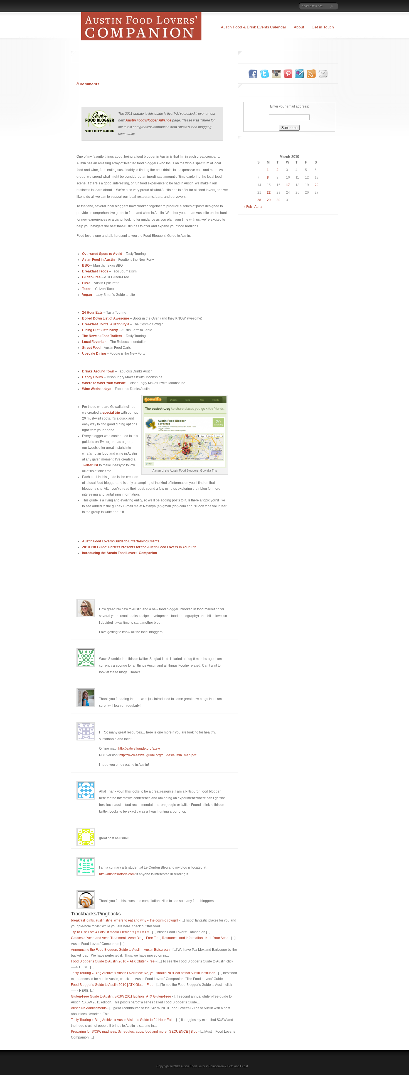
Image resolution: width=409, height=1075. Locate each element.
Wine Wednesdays (96, 389)
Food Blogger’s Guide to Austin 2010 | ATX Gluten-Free (112, 985)
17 (288, 185)
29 (269, 200)
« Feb (247, 207)
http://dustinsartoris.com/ (117, 874)
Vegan (87, 295)
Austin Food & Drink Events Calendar (253, 27)
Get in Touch (323, 27)
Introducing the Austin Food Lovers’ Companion (119, 553)
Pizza (86, 283)
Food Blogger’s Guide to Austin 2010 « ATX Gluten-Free (113, 961)
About (299, 27)
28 (259, 200)
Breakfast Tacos (95, 271)
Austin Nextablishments (89, 1008)
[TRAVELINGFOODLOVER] (288, 6)
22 (269, 192)
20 (317, 185)
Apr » (258, 207)
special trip (111, 413)
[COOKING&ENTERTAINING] (270, 6)
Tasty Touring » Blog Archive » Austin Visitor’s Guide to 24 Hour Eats (122, 1020)
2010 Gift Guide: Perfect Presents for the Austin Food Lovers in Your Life (139, 547)
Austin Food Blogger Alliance (148, 120)
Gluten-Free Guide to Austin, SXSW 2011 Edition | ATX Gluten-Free (121, 996)
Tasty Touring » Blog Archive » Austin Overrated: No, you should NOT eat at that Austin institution (143, 973)
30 (278, 200)
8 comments (88, 84)
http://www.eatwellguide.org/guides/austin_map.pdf (157, 755)
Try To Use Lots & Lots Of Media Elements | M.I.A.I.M (110, 932)
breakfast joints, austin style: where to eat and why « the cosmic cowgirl (124, 920)
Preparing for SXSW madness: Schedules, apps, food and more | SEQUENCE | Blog (134, 1031)
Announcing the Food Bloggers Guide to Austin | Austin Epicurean (120, 950)
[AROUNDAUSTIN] (252, 6)
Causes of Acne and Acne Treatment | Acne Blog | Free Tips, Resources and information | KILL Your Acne (149, 938)
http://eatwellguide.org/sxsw (139, 748)
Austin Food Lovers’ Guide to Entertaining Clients (120, 541)
